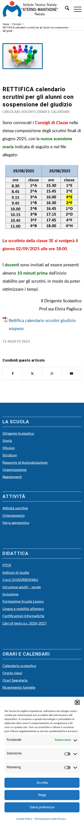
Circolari (11, 112)
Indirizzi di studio (15, 572)
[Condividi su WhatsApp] (52, 373)
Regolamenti (12, 477)
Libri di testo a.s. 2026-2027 (24, 623)
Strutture (9, 455)
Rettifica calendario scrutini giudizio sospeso (42, 325)
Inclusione (10, 594)
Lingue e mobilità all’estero (23, 609)
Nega (42, 795)
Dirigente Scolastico (18, 433)
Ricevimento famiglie (18, 687)
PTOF (6, 565)
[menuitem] (64, 9)
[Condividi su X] (32, 373)
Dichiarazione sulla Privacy (50, 819)
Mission (8, 448)
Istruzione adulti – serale (21, 587)
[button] (77, 702)
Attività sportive (15, 508)
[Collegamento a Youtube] (71, 373)
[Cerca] (64, 9)
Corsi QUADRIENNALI (20, 580)
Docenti (28, 112)
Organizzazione (14, 470)
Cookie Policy (24, 819)
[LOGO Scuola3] (34, 9)
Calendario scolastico (19, 666)
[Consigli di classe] (22, 63)
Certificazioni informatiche (23, 616)
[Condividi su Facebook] (12, 373)
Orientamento (13, 515)
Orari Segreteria (15, 680)
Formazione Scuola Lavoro (23, 601)
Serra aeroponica (15, 523)
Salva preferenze (42, 807)
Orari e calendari (53, 112)
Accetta (42, 782)
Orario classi (12, 673)
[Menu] (75, 9)
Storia (7, 441)
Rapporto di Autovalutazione (24, 462)
